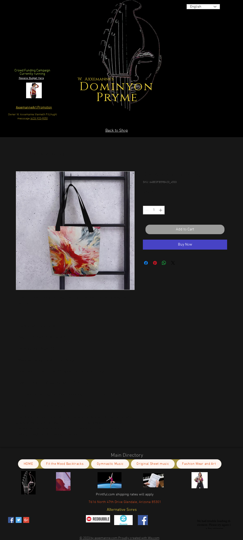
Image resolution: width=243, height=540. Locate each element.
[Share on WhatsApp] (164, 263)
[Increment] (161, 210)
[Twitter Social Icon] (19, 520)
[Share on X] (173, 263)
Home (20, 154)
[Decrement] (147, 210)
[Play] (221, 52)
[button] (180, 106)
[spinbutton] (154, 210)
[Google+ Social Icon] (26, 520)
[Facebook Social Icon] (11, 520)
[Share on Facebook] (146, 263)
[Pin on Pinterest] (155, 263)
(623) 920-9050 (39, 118)
